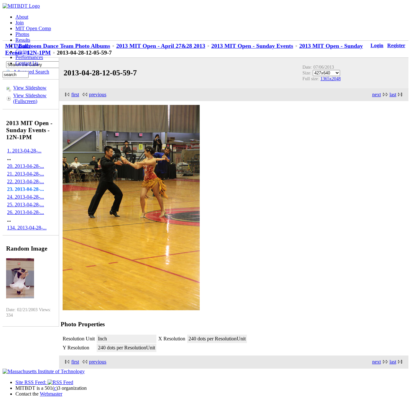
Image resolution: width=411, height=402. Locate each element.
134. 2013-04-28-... (27, 227)
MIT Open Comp (33, 28)
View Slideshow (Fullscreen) (30, 98)
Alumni (23, 45)
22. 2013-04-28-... (25, 181)
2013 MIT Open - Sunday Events (252, 46)
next (376, 94)
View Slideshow (30, 87)
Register (396, 45)
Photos (22, 34)
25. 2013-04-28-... (25, 204)
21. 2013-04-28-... (25, 173)
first (75, 94)
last (392, 94)
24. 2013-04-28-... (25, 197)
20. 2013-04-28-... (25, 166)
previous (97, 94)
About (21, 17)
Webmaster (51, 394)
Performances (29, 57)
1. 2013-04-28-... (24, 150)
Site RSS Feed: (31, 382)
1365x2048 (330, 78)
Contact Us (26, 63)
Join (19, 22)
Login (377, 45)
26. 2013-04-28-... (25, 212)
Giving (22, 51)
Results (22, 40)
